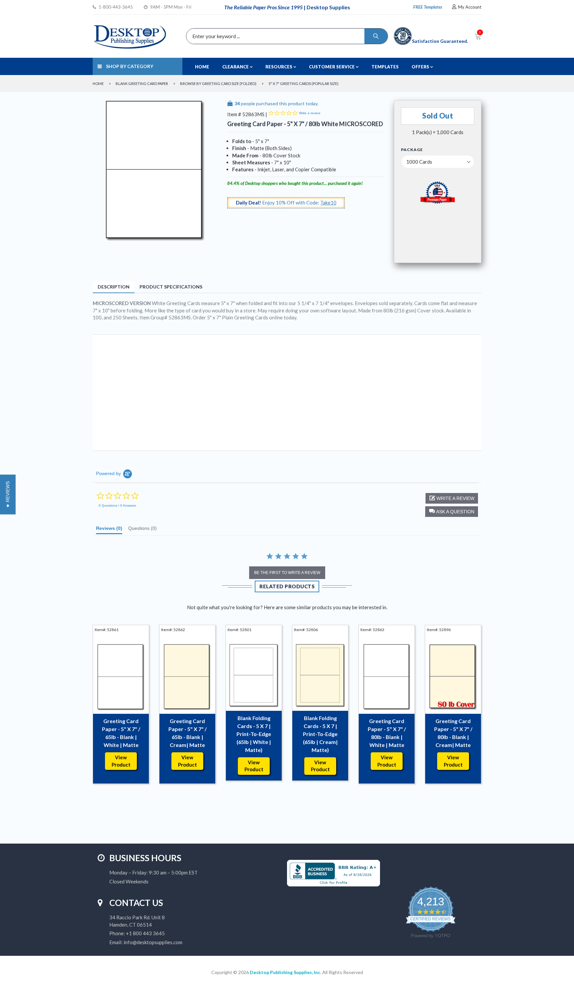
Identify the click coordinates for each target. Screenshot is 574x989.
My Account (469, 7)
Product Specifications (171, 286)
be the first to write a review (287, 572)
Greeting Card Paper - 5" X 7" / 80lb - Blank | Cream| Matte (453, 733)
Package (412, 150)
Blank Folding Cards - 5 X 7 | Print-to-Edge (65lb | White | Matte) (254, 734)
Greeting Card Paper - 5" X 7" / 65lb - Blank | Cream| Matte (187, 733)
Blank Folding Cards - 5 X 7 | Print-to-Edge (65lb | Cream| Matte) (320, 734)
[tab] (109, 530)
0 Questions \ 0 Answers (117, 505)
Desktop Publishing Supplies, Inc (285, 972)
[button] (451, 511)
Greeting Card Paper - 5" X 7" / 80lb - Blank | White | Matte (387, 733)
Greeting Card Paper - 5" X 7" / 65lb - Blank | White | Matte (121, 733)
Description (114, 286)
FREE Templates (427, 7)
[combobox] (285, 36)
